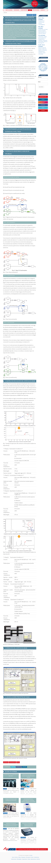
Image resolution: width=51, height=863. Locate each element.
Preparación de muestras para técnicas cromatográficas (41, 21)
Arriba (32, 857)
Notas (30, 10)
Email (39, 81)
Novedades (16, 10)
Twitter (13, 766)
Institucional (9, 10)
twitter (43, 107)
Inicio (13, 857)
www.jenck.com (43, 96)
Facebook (18, 766)
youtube (43, 110)
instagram (43, 102)
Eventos (43, 10)
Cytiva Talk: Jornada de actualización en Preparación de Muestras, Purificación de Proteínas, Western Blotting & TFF (42, 39)
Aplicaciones (36, 10)
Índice (19, 857)
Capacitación (24, 10)
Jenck (31, 855)
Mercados (28, 857)
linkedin (43, 99)
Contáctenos (36, 857)
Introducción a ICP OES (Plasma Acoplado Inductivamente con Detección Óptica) (43, 30)
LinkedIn (24, 766)
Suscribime (41, 86)
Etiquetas (23, 857)
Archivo (16, 857)
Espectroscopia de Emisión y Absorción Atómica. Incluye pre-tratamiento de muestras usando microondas (42, 49)
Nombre (39, 77)
